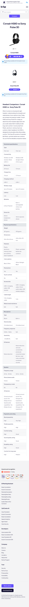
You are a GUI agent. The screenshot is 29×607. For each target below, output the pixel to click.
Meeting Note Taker (6, 494)
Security (3, 568)
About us (3, 548)
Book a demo (7, 586)
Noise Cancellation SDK (7, 534)
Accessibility (4, 575)
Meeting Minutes (5, 499)
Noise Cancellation (6, 487)
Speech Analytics (5, 519)
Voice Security (4, 524)
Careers (3, 550)
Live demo (4, 555)
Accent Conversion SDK (7, 539)
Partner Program (5, 560)
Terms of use (4, 570)
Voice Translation (5, 512)
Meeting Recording (6, 496)
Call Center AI (5, 508)
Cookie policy (4, 578)
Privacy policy (4, 573)
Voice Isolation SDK (6, 532)
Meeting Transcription (6, 492)
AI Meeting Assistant (7, 483)
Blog (2, 552)
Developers (4, 528)
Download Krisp (7, 590)
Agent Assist (4, 521)
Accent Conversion (6, 489)
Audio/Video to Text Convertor (6, 502)
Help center (4, 557)
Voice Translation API (6, 537)
